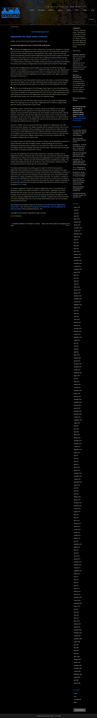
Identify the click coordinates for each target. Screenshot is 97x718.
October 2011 (77, 567)
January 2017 (77, 470)
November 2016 (78, 476)
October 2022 (77, 334)
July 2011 (76, 576)
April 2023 (76, 316)
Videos (85, 10)
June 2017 (76, 458)
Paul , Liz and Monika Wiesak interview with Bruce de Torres (79, 140)
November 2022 (78, 331)
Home (32, 10)
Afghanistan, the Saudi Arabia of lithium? (29, 37)
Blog (92, 10)
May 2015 (76, 517)
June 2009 (76, 647)
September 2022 (78, 337)
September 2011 (78, 570)
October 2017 (77, 446)
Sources (60, 10)
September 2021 (78, 372)
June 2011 (76, 579)
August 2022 (77, 340)
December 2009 (77, 629)
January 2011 (77, 594)
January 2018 (77, 437)
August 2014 (77, 532)
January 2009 (77, 662)
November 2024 (78, 263)
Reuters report (33, 70)
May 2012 (76, 550)
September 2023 (78, 304)
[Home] (11, 12)
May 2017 (76, 461)
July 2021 (76, 378)
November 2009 (78, 632)
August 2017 (77, 452)
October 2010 (77, 600)
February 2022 (77, 358)
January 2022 (77, 360)
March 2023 (77, 319)
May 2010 (76, 615)
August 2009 (77, 641)
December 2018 (77, 411)
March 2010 (77, 621)
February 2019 (77, 405)
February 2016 (77, 496)
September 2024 (78, 269)
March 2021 (77, 381)
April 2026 (76, 216)
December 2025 (77, 227)
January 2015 (77, 526)
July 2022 (76, 343)
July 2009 (76, 644)
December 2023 (77, 295)
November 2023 (78, 298)
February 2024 (77, 290)
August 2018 (77, 423)
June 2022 (76, 346)
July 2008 (76, 680)
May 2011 (76, 582)
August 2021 (77, 375)
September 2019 (78, 402)
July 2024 (76, 275)
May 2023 (76, 313)
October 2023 (77, 301)
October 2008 (77, 671)
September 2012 (78, 544)
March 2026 (77, 219)
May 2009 (76, 650)
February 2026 (77, 222)
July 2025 (76, 239)
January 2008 (77, 683)
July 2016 (76, 488)
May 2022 (76, 349)
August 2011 (77, 573)
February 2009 (77, 659)
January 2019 (77, 408)
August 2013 (77, 538)
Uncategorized (18, 216)
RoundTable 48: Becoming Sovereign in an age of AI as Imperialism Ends (79, 195)
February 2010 (77, 624)
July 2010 (76, 609)
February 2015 (77, 523)
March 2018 (77, 434)
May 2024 (76, 281)
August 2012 (77, 547)
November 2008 (78, 668)
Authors (51, 10)
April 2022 (76, 352)
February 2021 (77, 384)
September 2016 (78, 482)
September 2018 (78, 420)
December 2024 (77, 260)
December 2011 (77, 561)
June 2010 (76, 612)
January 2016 (77, 499)
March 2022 (77, 355)
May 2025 (76, 245)
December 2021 (77, 363)
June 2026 (76, 213)
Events (69, 10)
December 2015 (77, 502)
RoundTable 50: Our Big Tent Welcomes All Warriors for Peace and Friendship (79, 174)
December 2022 (77, 328)
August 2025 (77, 236)
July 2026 (76, 210)
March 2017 (77, 467)
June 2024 (76, 278)
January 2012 (77, 559)
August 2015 (77, 511)
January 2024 (77, 293)
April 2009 (76, 653)
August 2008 (77, 677)
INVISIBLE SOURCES (79, 55)
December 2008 (77, 665)
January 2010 (77, 627)
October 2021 (77, 369)
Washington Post (18, 180)
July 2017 (76, 455)
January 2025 (77, 257)
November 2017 (78, 443)
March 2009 (77, 656)
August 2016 (77, 485)
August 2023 (77, 307)
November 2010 (78, 597)
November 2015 (78, 505)
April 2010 (76, 618)
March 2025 (77, 251)
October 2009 (77, 635)
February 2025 (77, 254)
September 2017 (78, 449)
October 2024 (77, 266)
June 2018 (76, 428)
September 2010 (78, 603)
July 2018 (76, 426)
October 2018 (77, 417)
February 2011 (77, 591)
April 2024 (76, 284)
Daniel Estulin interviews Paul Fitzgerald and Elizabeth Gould (78, 188)
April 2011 (76, 585)
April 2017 (76, 464)
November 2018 (78, 414)
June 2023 (76, 310)
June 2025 (76, 242)
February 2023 (77, 322)
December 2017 (77, 440)
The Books (41, 10)
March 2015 (77, 520)
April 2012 (76, 553)
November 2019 (78, 399)
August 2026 (77, 207)
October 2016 (77, 479)
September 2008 (78, 674)
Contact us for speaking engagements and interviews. (79, 118)
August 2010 (77, 606)
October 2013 (77, 535)
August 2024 (77, 272)
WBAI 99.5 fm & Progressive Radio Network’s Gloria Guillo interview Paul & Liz (79, 154)
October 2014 (77, 529)
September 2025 (78, 233)
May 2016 (76, 494)
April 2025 (76, 248)
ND (60, 716)
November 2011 (78, 564)
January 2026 (77, 225)
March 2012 (77, 556)
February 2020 (77, 396)
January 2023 (77, 325)
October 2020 (77, 387)
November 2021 (78, 366)
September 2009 (78, 638)
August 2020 (77, 393)
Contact (91, 19)
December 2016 (77, 473)
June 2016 (76, 491)
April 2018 (76, 431)
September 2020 (78, 390)
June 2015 (76, 514)
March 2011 (77, 588)
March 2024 (77, 287)
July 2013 (76, 541)
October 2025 (77, 230)
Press (77, 10)
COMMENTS (76, 28)
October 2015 (77, 508)
